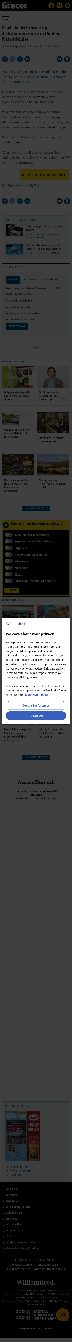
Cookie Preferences (35, 705)
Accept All (36, 716)
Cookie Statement (36, 695)
